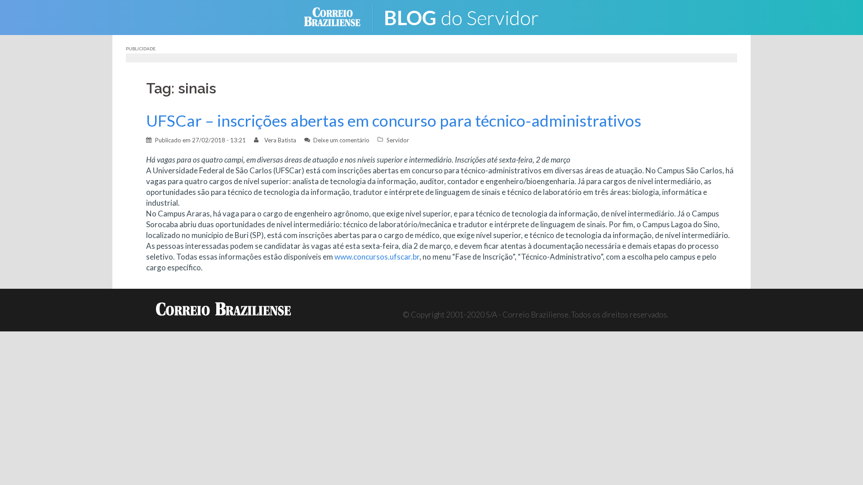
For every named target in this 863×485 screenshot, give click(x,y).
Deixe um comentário (341, 140)
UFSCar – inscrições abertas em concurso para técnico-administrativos (393, 120)
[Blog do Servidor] (467, 16)
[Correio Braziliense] (339, 16)
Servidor (398, 140)
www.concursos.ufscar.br (376, 256)
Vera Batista (280, 140)
